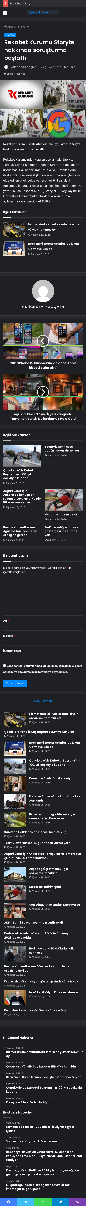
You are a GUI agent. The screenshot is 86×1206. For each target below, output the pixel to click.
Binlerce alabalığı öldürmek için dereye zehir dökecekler (52, 816)
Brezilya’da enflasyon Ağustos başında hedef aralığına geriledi (20, 531)
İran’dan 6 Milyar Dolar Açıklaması (54, 992)
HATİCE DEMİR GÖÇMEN (23, 67)
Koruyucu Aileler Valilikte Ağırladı (53, 778)
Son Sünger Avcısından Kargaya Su (54, 905)
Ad (6, 620)
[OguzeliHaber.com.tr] (43, 12)
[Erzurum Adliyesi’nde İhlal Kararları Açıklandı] (15, 801)
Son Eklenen (43, 701)
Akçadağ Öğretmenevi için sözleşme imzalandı (48, 871)
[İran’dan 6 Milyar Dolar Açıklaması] (15, 997)
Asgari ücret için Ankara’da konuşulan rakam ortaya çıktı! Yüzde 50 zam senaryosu (22, 496)
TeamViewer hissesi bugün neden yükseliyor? (63, 449)
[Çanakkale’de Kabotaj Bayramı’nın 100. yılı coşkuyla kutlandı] (22, 456)
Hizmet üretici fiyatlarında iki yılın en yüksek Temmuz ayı (53, 716)
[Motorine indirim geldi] (64, 500)
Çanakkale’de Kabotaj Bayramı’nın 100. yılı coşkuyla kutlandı (19, 474)
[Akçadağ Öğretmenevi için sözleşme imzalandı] (15, 874)
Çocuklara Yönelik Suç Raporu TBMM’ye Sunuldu (39, 732)
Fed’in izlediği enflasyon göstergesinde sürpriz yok (62, 531)
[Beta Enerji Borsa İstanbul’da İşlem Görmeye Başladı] (14, 248)
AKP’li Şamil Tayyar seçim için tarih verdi (33, 923)
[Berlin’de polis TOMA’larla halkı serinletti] (15, 954)
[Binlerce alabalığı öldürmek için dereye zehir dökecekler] (15, 819)
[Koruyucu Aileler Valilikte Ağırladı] (15, 783)
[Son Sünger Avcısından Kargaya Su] (15, 910)
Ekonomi (26, 26)
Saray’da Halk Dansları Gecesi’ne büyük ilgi (35, 832)
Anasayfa (13, 26)
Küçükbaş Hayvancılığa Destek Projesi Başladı (37, 1010)
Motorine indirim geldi (61, 514)
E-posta (9, 635)
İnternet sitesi (12, 650)
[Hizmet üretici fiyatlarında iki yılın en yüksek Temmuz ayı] (14, 229)
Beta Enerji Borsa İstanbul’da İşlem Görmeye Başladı (42, 3)
